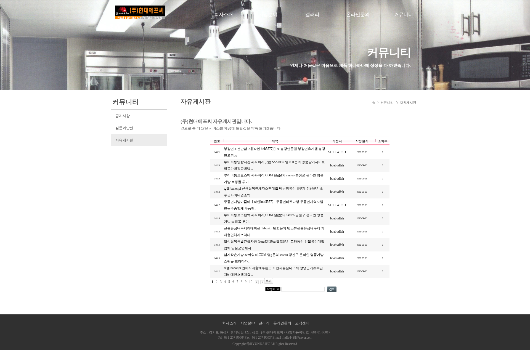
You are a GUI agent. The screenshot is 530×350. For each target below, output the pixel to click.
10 (250, 282)
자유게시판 (124, 140)
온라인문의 (358, 14)
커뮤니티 (403, 14)
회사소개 (223, 14)
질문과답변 (124, 128)
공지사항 (122, 116)
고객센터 (302, 323)
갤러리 (312, 14)
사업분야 (268, 14)
